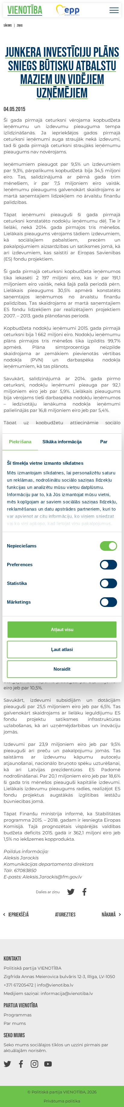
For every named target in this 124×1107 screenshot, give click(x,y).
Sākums (8, 25)
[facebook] (21, 1063)
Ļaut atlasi (62, 649)
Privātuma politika (62, 1101)
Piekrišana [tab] (20, 441)
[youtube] (48, 1063)
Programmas (18, 1015)
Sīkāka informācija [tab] (62, 441)
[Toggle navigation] (114, 10)
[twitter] (7, 1063)
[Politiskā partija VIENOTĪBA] (25, 10)
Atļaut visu (62, 629)
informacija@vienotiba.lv (67, 993)
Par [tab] (103, 441)
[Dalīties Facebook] (84, 891)
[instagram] (34, 1063)
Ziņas (20, 25)
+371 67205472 (18, 985)
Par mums (15, 1023)
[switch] (108, 565)
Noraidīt (62, 669)
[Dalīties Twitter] (71, 891)
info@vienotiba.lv (55, 985)
